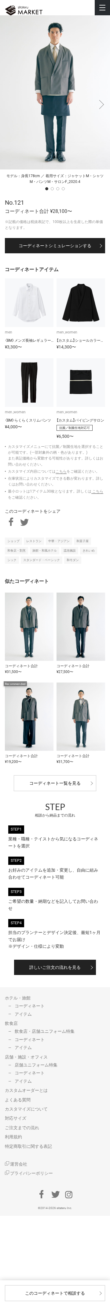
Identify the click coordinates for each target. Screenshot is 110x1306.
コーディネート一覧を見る (55, 783)
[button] (100, 101)
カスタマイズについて (26, 1109)
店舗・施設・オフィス (26, 1057)
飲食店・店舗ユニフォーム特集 (45, 1031)
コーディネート (30, 1005)
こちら (61, 471)
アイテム (23, 1014)
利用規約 (13, 1136)
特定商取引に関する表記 (28, 1146)
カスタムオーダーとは (26, 1090)
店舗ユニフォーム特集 (36, 1064)
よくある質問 (18, 1099)
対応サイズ (15, 1118)
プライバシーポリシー (31, 1173)
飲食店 (11, 1023)
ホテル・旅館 (18, 997)
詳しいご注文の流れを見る (55, 967)
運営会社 (18, 1164)
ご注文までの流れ (22, 1127)
